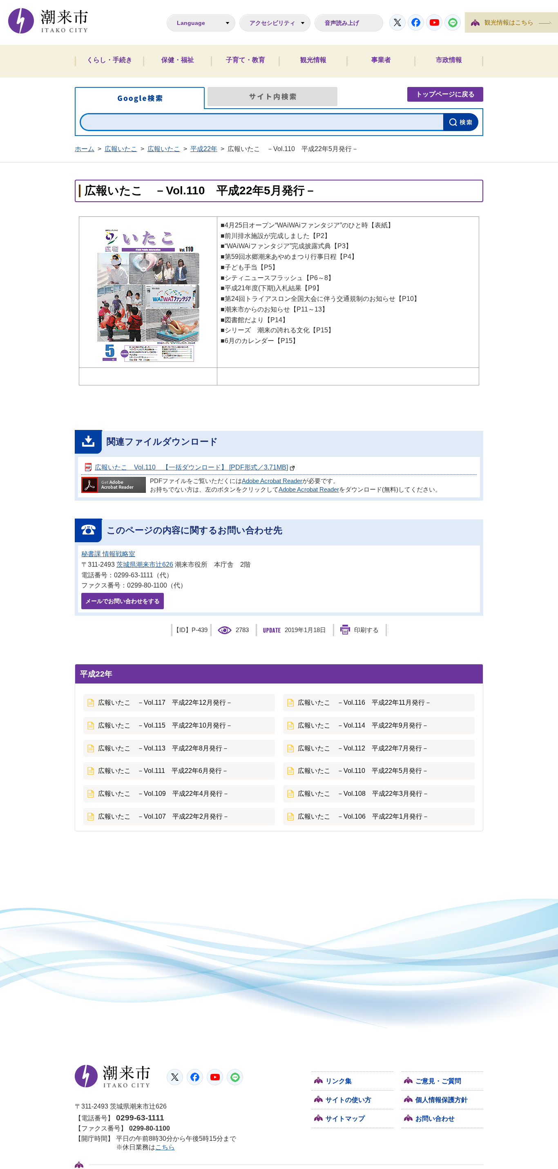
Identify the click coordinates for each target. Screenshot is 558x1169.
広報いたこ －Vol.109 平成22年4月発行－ (163, 793)
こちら (165, 1147)
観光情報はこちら (508, 22)
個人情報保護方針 (441, 1099)
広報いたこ (121, 148)
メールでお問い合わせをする (122, 601)
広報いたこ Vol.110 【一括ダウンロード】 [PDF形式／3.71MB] (191, 467)
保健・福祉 (177, 59)
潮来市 (112, 1076)
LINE (452, 22)
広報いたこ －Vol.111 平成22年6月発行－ (163, 770)
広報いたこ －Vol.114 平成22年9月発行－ (363, 725)
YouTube (434, 22)
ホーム (84, 148)
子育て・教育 (245, 59)
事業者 (381, 59)
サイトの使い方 (348, 1099)
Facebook (416, 22)
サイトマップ (345, 1118)
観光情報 (313, 59)
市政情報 (449, 59)
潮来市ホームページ (48, 20)
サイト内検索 (272, 96)
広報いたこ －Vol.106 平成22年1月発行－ (363, 816)
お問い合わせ (435, 1118)
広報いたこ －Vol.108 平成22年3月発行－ (363, 793)
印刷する (366, 630)
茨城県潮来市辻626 (144, 564)
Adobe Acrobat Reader (272, 481)
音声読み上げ (342, 23)
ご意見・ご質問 (438, 1081)
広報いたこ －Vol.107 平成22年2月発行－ (163, 816)
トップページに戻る (445, 94)
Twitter (397, 22)
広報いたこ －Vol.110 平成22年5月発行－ (363, 770)
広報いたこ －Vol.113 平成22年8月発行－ (163, 748)
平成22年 (203, 148)
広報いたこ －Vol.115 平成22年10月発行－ (165, 725)
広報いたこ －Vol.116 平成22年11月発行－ (364, 702)
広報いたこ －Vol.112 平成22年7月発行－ (363, 748)
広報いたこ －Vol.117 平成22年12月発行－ (165, 702)
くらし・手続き (109, 59)
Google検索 (140, 98)
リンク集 (339, 1081)
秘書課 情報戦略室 (108, 553)
